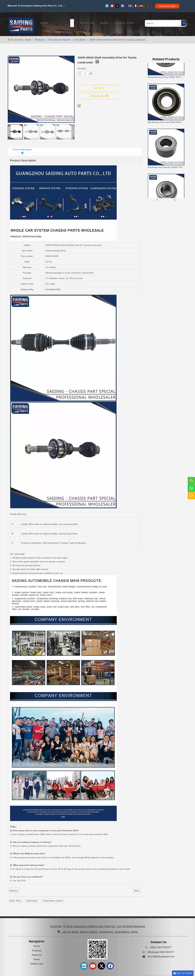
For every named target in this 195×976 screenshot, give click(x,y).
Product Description (22, 149)
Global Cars (36, 963)
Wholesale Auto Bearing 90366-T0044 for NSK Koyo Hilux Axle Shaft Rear (166, 146)
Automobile (31, 900)
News (37, 959)
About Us (37, 955)
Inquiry (97, 88)
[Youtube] (112, 6)
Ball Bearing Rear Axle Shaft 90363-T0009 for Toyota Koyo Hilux (166, 101)
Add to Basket (97, 96)
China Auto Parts (167, 6)
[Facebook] (122, 6)
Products (36, 950)
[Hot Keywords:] (184, 23)
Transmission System (53, 900)
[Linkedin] (107, 6)
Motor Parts (15, 900)
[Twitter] (117, 6)
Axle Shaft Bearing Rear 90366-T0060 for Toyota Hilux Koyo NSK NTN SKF (166, 191)
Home (36, 946)
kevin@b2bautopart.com (161, 956)
